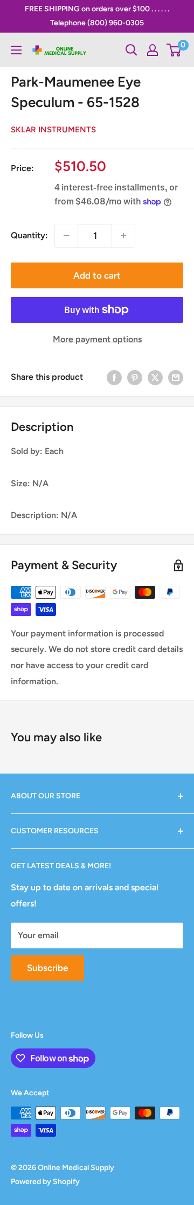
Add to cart (97, 275)
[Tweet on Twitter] (155, 377)
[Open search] (131, 50)
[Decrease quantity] (66, 235)
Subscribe (47, 967)
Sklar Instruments (53, 129)
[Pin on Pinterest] (134, 377)
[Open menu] (16, 50)
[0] (174, 50)
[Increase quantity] (123, 235)
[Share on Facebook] (114, 377)
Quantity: (29, 235)
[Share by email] (175, 377)
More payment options (97, 339)
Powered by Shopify (45, 1181)
